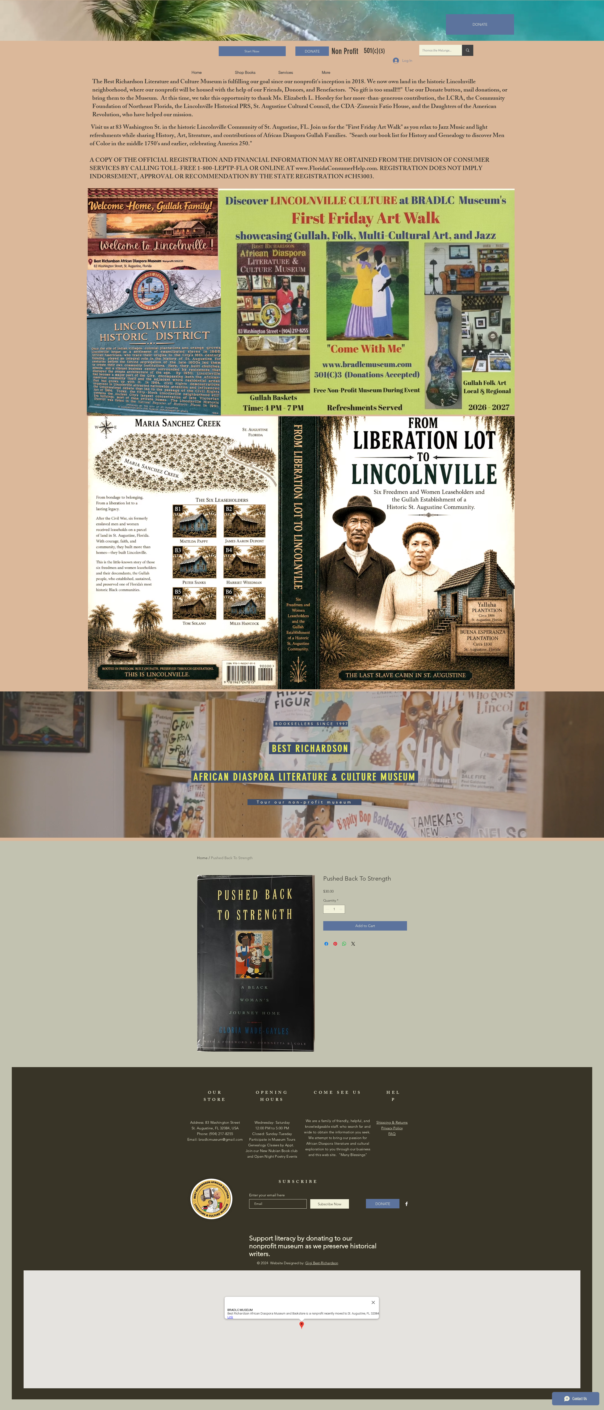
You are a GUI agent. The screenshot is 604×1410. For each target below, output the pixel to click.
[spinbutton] (334, 909)
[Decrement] (327, 909)
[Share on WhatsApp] (344, 944)
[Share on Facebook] (326, 944)
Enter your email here (267, 1195)
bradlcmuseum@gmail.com (221, 1139)
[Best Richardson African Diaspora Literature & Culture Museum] (406, 1204)
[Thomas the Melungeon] (467, 50)
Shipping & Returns (391, 1122)
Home (202, 858)
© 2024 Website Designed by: (297, 1263)
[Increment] (341, 909)
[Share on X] (353, 944)
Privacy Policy (392, 1128)
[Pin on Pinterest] (335, 944)
